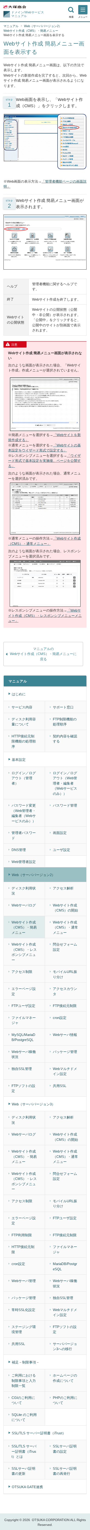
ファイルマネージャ (24, 1020)
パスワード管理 (65, 805)
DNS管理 (19, 850)
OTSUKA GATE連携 (27, 1487)
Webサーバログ (24, 905)
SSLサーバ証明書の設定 (65, 1448)
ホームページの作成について (65, 1378)
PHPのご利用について (65, 1400)
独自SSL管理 (22, 1069)
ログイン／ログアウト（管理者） (24, 778)
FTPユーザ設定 (23, 1006)
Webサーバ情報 (65, 1035)
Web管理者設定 (24, 862)
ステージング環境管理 (24, 1329)
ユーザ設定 (61, 850)
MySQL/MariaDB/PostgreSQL (23, 1037)
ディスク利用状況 (24, 890)
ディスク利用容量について (24, 721)
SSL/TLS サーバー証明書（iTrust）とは (24, 1451)
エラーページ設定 (24, 991)
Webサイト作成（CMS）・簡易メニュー (30, 30)
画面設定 (60, 833)
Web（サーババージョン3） (33, 1104)
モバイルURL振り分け (65, 974)
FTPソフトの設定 (23, 1088)
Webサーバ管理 (24, 1281)
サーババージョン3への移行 (65, 1346)
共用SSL (59, 1086)
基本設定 (19, 760)
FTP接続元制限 (65, 1006)
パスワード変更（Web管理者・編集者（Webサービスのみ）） (24, 813)
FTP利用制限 (22, 1235)
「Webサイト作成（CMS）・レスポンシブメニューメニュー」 (45, 615)
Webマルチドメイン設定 (65, 1071)
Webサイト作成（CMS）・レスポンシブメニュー (24, 952)
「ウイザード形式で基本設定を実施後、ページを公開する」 (44, 461)
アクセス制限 (22, 972)
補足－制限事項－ (25, 1362)
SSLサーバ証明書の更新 (23, 1471)
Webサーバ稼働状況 (24, 1054)
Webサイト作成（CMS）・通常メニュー (65, 927)
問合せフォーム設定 (65, 947)
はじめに (19, 694)
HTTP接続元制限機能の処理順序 (24, 741)
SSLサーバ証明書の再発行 (65, 1471)
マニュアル (10, 26)
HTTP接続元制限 (23, 1249)
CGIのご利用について (23, 1400)
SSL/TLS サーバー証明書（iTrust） (39, 1433)
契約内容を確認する (65, 738)
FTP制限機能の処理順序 (65, 721)
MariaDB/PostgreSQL (65, 1266)
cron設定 (59, 1018)
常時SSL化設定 (23, 1310)
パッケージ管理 (65, 1052)
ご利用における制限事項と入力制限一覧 (24, 1380)
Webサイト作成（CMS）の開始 (65, 907)
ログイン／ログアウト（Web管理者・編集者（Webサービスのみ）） (65, 783)
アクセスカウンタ (65, 991)
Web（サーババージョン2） (43, 26)
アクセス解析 (63, 888)
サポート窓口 (63, 707)
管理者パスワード (24, 835)
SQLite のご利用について (24, 1417)
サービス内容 (22, 707)
